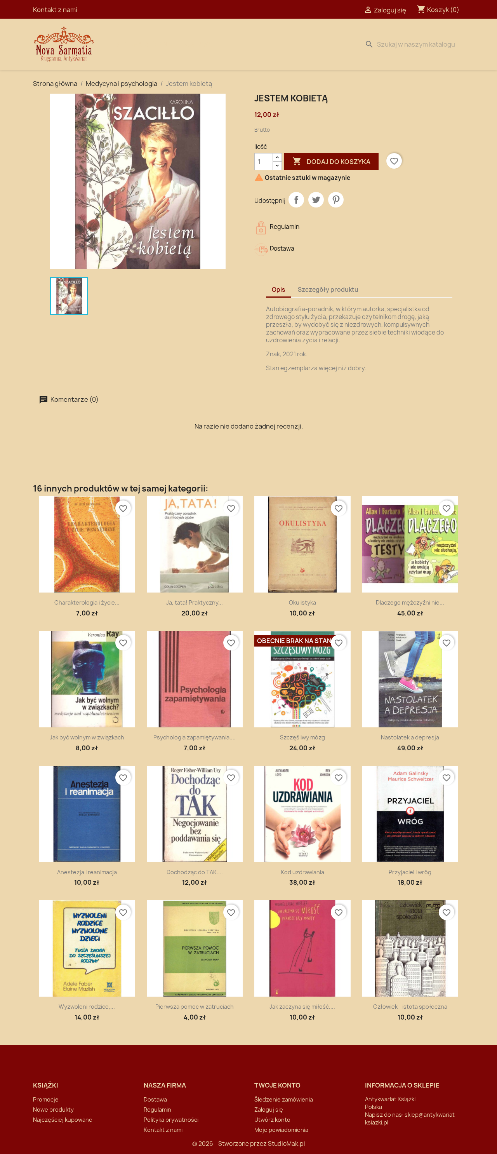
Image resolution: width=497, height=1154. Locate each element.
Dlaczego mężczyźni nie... (410, 602)
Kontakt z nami (55, 9)
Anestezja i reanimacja (87, 872)
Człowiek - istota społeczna (410, 1006)
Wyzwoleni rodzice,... (87, 1006)
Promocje (46, 1099)
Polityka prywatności (171, 1119)
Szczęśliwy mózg (302, 737)
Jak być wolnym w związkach (87, 737)
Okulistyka (302, 602)
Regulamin (157, 1109)
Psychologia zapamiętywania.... (194, 737)
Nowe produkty (53, 1109)
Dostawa (196, 44)
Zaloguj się (268, 1109)
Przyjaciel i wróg (410, 872)
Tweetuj (316, 199)
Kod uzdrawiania (302, 872)
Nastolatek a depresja (410, 737)
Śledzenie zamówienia (283, 1099)
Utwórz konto (272, 1119)
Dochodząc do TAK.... (195, 872)
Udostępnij (296, 199)
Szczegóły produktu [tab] (328, 290)
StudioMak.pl (286, 1144)
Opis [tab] (278, 290)
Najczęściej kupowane (62, 1119)
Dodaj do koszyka (331, 161)
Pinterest (336, 199)
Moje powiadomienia (281, 1129)
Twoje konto (277, 1085)
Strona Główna (144, 44)
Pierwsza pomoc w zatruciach (194, 1006)
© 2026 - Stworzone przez (230, 1144)
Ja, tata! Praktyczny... (194, 602)
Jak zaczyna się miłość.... (302, 1006)
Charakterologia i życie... (87, 602)
